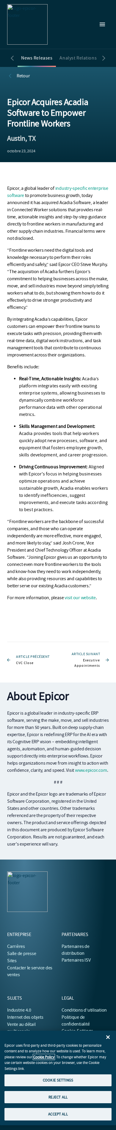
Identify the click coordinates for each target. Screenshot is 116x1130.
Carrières (16, 946)
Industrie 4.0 (19, 1010)
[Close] (108, 1037)
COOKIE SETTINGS (58, 1080)
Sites (12, 961)
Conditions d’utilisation (84, 1010)
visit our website (80, 598)
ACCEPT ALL (58, 1114)
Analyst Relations (78, 58)
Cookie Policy (43, 1056)
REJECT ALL (58, 1097)
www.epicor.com (91, 770)
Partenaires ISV (76, 960)
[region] (58, 1078)
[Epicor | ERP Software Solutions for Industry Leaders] (27, 24)
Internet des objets (25, 1017)
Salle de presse (21, 954)
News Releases (36, 58)
